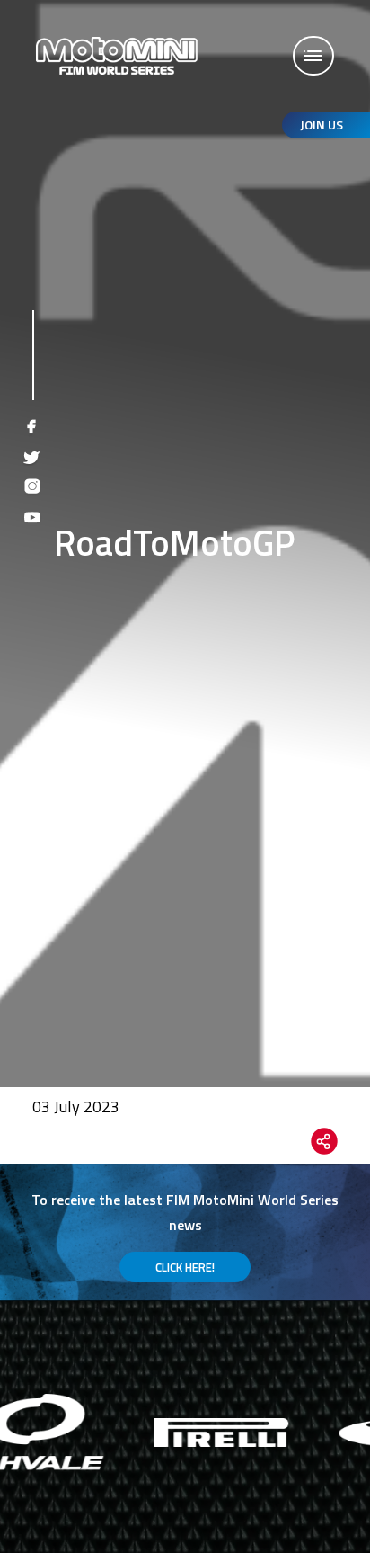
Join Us (321, 124)
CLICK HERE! (185, 1267)
